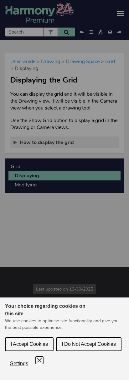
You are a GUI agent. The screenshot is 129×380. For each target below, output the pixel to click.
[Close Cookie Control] (39, 360)
